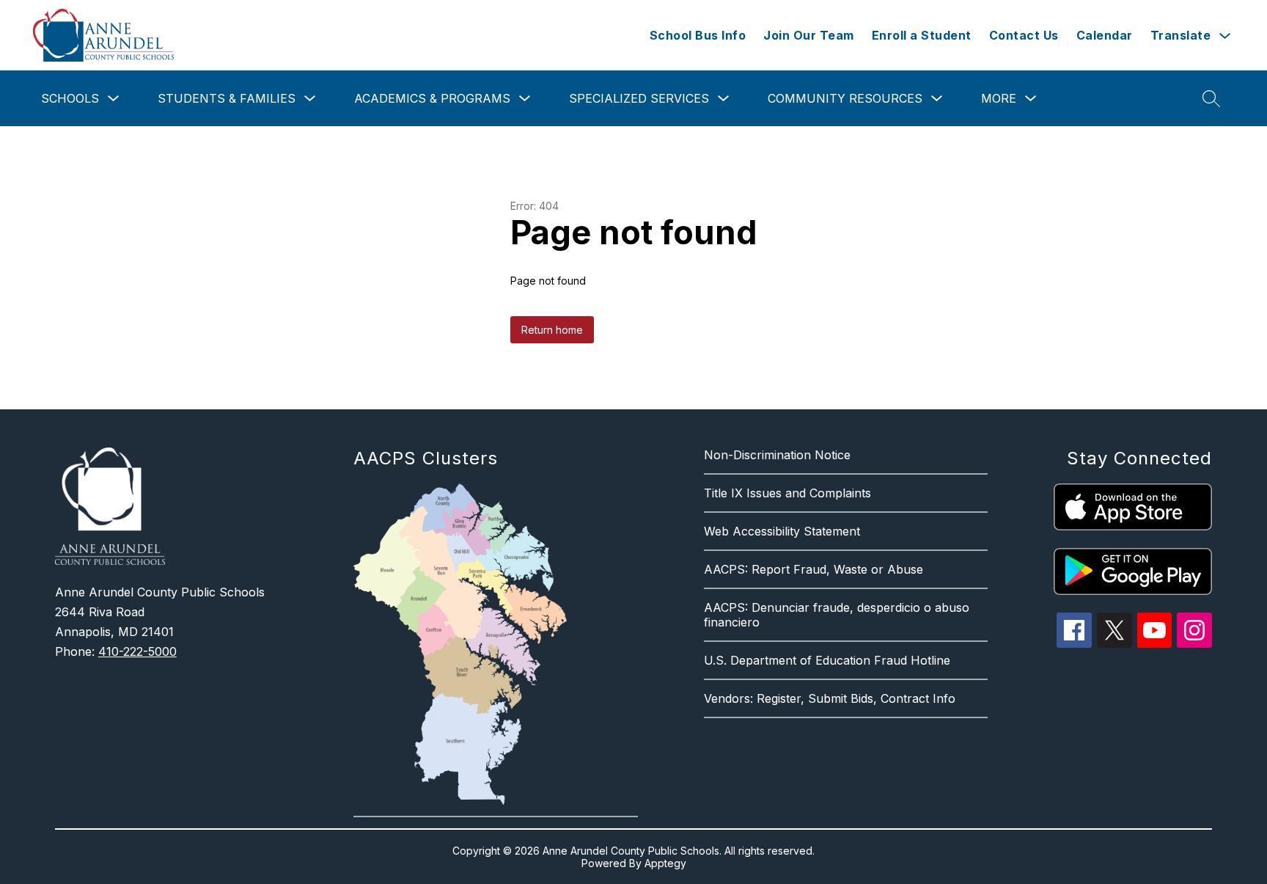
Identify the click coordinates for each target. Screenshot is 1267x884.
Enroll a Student (922, 35)
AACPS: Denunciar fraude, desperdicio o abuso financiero (836, 614)
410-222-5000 (137, 651)
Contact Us (1024, 35)
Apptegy (665, 863)
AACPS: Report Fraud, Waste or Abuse (813, 569)
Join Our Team (808, 35)
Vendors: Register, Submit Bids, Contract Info (829, 698)
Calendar (1104, 35)
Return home (552, 330)
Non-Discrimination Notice (777, 455)
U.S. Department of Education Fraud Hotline (827, 660)
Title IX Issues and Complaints (787, 493)
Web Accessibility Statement (782, 531)
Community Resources (845, 98)
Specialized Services (639, 98)
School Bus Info (698, 35)
